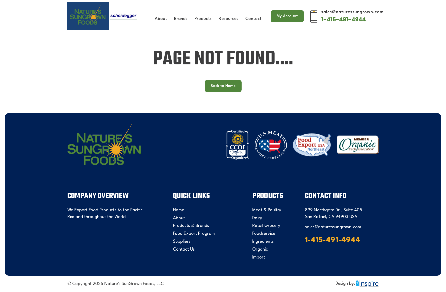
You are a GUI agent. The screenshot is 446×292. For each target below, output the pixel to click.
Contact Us (184, 249)
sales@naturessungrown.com (352, 12)
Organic (260, 249)
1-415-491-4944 (343, 19)
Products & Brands (191, 226)
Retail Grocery (266, 226)
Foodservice (263, 234)
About (161, 19)
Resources (228, 19)
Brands (180, 19)
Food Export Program (194, 234)
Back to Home (223, 86)
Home (178, 210)
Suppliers (181, 241)
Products (203, 19)
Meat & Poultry (266, 210)
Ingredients (263, 241)
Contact (253, 19)
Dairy (257, 218)
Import (258, 257)
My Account (287, 16)
